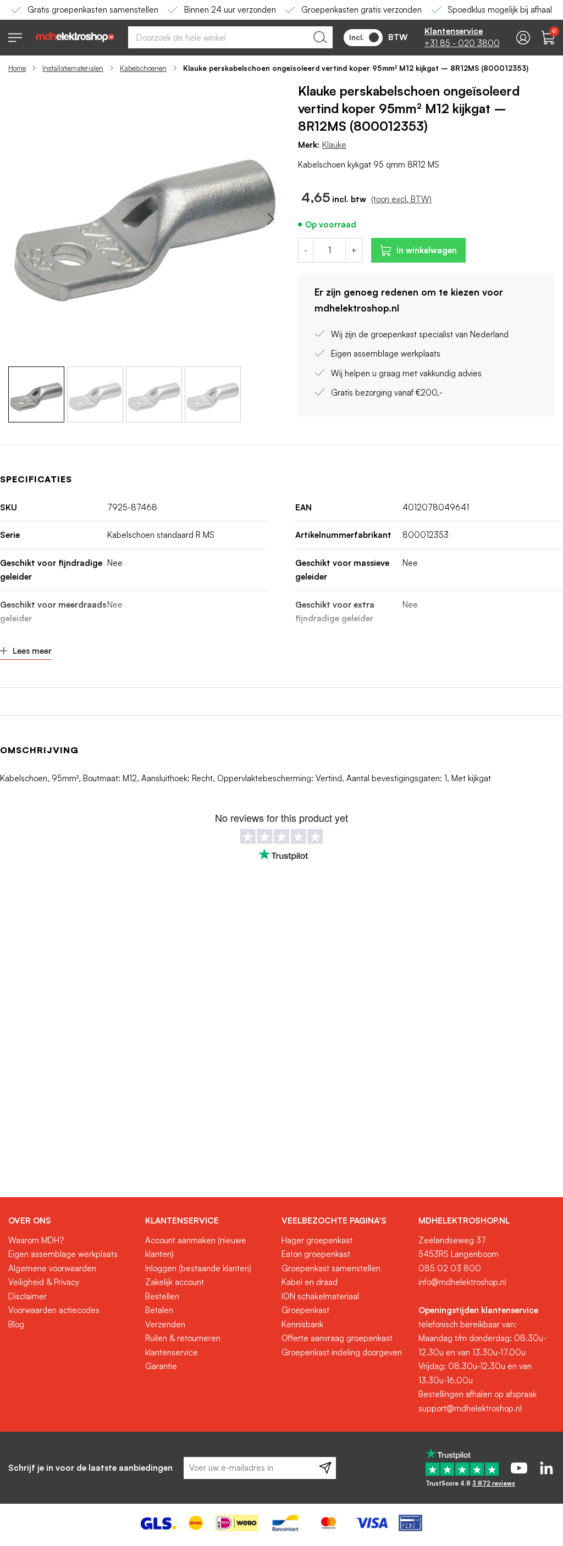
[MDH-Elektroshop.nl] (75, 37)
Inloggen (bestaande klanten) (198, 1268)
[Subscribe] (325, 1468)
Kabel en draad (310, 1282)
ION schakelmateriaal (320, 1296)
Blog (16, 1324)
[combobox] (230, 37)
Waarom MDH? (36, 1240)
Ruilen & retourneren (182, 1338)
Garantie (161, 1366)
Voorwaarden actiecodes (54, 1310)
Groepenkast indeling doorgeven (342, 1352)
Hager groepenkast (317, 1240)
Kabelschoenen (143, 68)
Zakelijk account (174, 1282)
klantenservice (171, 1352)
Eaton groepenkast (316, 1254)
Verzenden (165, 1324)
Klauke (334, 145)
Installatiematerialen (72, 68)
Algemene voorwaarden (52, 1268)
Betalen (159, 1310)
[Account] (523, 38)
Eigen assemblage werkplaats (63, 1254)
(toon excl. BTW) (401, 199)
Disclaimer (27, 1296)
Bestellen (162, 1296)
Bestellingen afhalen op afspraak (477, 1394)
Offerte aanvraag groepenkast (337, 1338)
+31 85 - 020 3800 (462, 43)
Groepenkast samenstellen (331, 1268)
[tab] (72, 1221)
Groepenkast (305, 1310)
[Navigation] (15, 38)
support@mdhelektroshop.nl (470, 1408)
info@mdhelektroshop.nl (462, 1282)
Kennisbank (302, 1324)
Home (17, 68)
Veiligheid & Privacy (43, 1282)
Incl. (356, 37)
